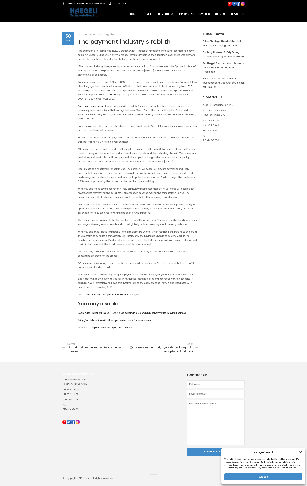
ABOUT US (220, 14)
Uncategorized (107, 34)
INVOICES (204, 14)
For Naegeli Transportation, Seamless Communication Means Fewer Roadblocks (223, 67)
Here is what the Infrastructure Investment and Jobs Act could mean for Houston (224, 82)
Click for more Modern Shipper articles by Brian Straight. (108, 294)
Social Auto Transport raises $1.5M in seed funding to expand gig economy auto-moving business (132, 312)
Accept (263, 476)
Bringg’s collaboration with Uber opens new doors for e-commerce (115, 320)
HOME (133, 14)
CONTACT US (165, 14)
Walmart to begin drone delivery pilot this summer (105, 327)
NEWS (234, 14)
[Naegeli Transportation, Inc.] (83, 14)
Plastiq (82, 70)
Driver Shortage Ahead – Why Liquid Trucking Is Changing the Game (222, 43)
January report (115, 94)
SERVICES (147, 14)
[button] (300, 452)
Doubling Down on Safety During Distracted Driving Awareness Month (223, 54)
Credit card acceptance (91, 106)
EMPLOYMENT (186, 14)
